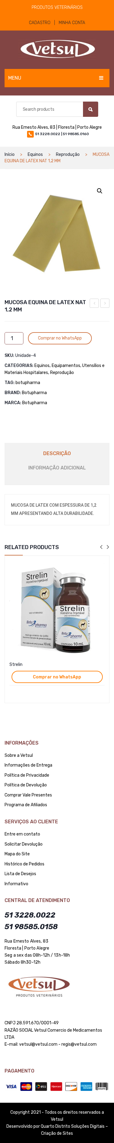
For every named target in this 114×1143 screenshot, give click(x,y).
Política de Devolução (26, 785)
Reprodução (68, 154)
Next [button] (108, 547)
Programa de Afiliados (26, 804)
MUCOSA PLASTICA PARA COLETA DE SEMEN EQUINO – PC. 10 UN (105, 304)
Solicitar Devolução (24, 844)
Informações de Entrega (28, 765)
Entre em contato (22, 834)
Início (10, 154)
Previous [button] (101, 547)
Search (90, 109)
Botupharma (34, 392)
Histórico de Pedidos (24, 864)
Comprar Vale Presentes (28, 795)
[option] (57, 629)
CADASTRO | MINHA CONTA (57, 22)
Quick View (101, 565)
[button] (99, 190)
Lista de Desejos (20, 873)
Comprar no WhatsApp (60, 338)
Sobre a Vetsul (19, 755)
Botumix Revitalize (94, 304)
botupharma (28, 382)
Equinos (35, 154)
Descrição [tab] (57, 453)
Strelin (15, 664)
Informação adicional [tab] (57, 468)
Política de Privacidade (27, 775)
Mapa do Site (17, 854)
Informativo (16, 883)
